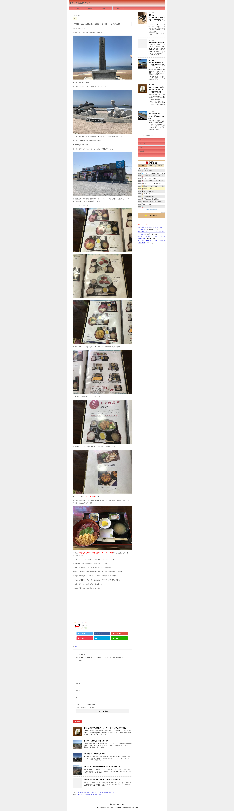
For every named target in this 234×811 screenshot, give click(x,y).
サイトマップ (105, 8)
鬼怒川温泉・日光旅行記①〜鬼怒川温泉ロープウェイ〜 (102, 766)
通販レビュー (143, 155)
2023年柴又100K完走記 (156, 42)
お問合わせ (91, 8)
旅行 (76, 646)
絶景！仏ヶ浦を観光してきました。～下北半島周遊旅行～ (96, 792)
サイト (78, 697)
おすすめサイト (120, 8)
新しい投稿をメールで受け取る (86, 707)
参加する (163, 212)
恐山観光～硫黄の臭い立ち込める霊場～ (97, 741)
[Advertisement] (102, 604)
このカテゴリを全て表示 (151, 209)
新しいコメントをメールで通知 (86, 704)
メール (78, 690)
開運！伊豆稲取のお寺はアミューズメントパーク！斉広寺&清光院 (105, 728)
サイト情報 (76, 8)
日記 (140, 140)
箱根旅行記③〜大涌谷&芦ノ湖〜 (94, 753)
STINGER (135, 807)
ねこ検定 (141, 151)
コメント (79, 660)
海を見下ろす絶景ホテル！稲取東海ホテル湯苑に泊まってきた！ (157, 65)
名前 (78, 684)
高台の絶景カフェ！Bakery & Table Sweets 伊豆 (156, 116)
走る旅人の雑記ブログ (79, 3)
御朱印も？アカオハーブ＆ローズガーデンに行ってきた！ (103, 779)
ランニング (142, 143)
